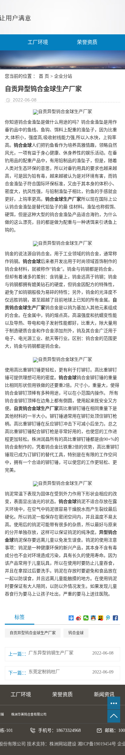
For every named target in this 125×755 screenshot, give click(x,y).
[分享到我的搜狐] (101, 617)
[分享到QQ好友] (93, 617)
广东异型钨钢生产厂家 (51, 653)
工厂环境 (38, 42)
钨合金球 (76, 633)
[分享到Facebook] (115, 617)
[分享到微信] (86, 617)
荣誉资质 (87, 42)
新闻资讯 (104, 694)
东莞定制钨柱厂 (44, 672)
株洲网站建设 (62, 744)
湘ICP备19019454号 (97, 744)
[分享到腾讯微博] (108, 617)
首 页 (44, 76)
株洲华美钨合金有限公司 (28, 714)
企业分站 (63, 76)
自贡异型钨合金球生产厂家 (33, 633)
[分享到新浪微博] (78, 617)
